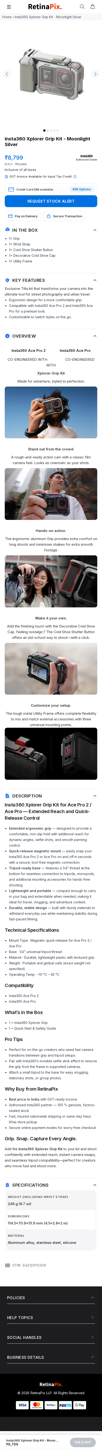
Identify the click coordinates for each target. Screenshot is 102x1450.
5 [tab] (57, 130)
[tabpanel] (51, 75)
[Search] (83, 7)
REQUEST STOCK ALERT (51, 201)
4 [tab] (54, 130)
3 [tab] (51, 130)
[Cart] (92, 7)
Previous (6, 74)
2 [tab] (47, 130)
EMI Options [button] (82, 189)
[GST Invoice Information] (75, 177)
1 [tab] (44, 130)
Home (7, 17)
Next (95, 74)
